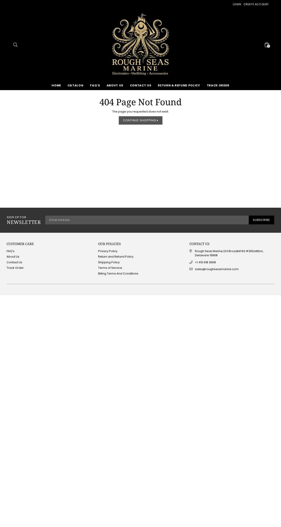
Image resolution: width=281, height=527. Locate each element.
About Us (115, 85)
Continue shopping (140, 120)
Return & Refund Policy (179, 85)
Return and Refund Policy (115, 256)
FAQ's (10, 251)
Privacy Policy (107, 251)
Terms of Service (110, 268)
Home (56, 85)
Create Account (256, 4)
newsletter (24, 220)
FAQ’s (95, 85)
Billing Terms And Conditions (118, 273)
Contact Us (140, 85)
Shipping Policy (109, 262)
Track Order (218, 85)
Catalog (76, 85)
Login (237, 4)
